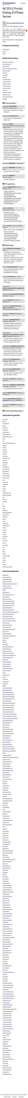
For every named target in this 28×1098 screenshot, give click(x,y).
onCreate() (5, 978)
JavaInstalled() (6, 807)
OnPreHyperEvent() (7, 824)
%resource (5, 428)
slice (4, 547)
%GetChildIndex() (7, 649)
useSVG (4, 553)
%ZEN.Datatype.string (8, 210)
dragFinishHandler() (7, 909)
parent (4, 543)
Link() (4, 809)
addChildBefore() (7, 868)
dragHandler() (6, 911)
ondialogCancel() (7, 1000)
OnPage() (5, 813)
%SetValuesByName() (8, 770)
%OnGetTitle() (6, 66)
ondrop (4, 532)
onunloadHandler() (7, 1024)
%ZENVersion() (6, 777)
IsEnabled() (5, 803)
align (4, 438)
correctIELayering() (7, 887)
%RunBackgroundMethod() (9, 751)
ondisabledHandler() (8, 1004)
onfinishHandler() (7, 1007)
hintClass (5, 499)
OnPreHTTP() (6, 822)
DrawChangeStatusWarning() (10, 68)
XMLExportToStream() (8, 850)
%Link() (4, 677)
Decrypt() (5, 781)
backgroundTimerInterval (9, 443)
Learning (23, 3)
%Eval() (4, 640)
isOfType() (5, 970)
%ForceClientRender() (8, 646)
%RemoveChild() (7, 742)
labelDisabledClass (7, 512)
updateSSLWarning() (8, 96)
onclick (4, 527)
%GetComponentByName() (9, 655)
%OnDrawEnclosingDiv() (9, 705)
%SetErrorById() (6, 759)
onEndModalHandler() (8, 985)
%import (5, 421)
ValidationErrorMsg (7, 436)
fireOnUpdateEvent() (8, 933)
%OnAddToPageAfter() (8, 692)
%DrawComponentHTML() (9, 620)
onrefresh (5, 536)
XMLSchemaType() (7, 861)
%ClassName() (6, 596)
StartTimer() (5, 835)
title (3, 549)
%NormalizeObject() (7, 688)
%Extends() (5, 644)
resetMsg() (5, 1043)
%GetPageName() (7, 662)
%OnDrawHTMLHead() (8, 709)
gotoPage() (5, 963)
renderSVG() (6, 1041)
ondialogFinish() (7, 83)
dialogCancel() (6, 900)
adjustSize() (5, 870)
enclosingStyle (6, 478)
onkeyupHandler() (7, 1013)
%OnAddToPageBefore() (9, 694)
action (4, 53)
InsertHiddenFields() (8, 800)
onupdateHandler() (7, 1026)
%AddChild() (6, 575)
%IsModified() (6, 675)
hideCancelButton (7, 495)
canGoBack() (6, 879)
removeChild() (6, 1035)
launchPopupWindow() (8, 972)
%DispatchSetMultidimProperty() (11, 612)
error (4, 480)
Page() (4, 826)
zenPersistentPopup (7, 566)
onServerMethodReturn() (9, 996)
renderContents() (7, 1039)
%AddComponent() (7, 581)
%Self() (4, 753)
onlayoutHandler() (7, 1015)
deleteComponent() (7, 896)
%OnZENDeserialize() (8, 731)
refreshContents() (7, 1033)
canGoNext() (6, 881)
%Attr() (4, 590)
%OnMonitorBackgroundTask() (10, 718)
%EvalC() (5, 642)
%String (19, 187)
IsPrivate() (5, 805)
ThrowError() (6, 840)
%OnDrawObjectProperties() (10, 714)
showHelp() (5, 1061)
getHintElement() (7, 950)
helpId (4, 488)
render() (5, 1037)
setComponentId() (7, 1046)
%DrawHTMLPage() (7, 625)
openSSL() (5, 90)
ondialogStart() (6, 1002)
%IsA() (4, 672)
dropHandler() (6, 918)
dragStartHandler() (7, 915)
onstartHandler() (7, 88)
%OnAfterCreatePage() (8, 62)
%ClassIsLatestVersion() (8, 594)
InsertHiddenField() (7, 798)
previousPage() (6, 1030)
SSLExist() (5, 73)
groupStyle (5, 484)
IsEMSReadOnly (6, 434)
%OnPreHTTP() (6, 725)
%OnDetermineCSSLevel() (9, 703)
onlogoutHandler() (7, 1017)
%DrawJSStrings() (7, 627)
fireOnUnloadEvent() (8, 931)
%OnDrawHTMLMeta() (8, 711)
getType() (5, 961)
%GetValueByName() (8, 668)
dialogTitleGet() (6, 905)
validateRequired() (7, 1074)
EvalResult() (5, 790)
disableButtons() (7, 907)
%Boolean (5, 348)
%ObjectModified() (7, 690)
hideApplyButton (7, 493)
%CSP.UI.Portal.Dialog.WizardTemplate (13, 26)
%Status (5, 250)
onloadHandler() (7, 86)
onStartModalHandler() (8, 998)
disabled (5, 464)
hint (3, 497)
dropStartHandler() (7, 920)
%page (4, 425)
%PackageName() (7, 735)
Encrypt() (5, 783)
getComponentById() (8, 944)
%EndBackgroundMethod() (9, 636)
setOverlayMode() (7, 1050)
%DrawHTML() (6, 623)
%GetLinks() (5, 659)
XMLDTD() (5, 846)
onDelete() (5, 981)
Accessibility (21, 1096)
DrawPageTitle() (6, 70)
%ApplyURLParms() (7, 588)
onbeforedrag (6, 525)
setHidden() (5, 1048)
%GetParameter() (7, 664)
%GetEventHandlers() (8, 657)
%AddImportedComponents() (10, 583)
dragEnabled (6, 471)
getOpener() (6, 955)
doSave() (5, 77)
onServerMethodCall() (8, 991)
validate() (5, 99)
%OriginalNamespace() (8, 733)
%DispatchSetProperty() (8, 614)
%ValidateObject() (7, 774)
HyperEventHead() (7, 794)
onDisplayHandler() (7, 983)
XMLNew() (5, 855)
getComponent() (7, 941)
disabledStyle (6, 467)
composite (5, 456)
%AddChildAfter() (7, 577)
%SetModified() (6, 764)
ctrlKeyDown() (6, 894)
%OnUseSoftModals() (8, 729)
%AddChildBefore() (7, 579)
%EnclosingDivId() (7, 633)
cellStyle (5, 449)
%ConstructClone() (7, 599)
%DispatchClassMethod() (9, 601)
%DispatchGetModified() (9, 603)
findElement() (6, 926)
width (4, 562)
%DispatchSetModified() (8, 610)
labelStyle (5, 517)
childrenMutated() (7, 885)
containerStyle (6, 458)
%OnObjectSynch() (7, 722)
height (4, 486)
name (4, 521)
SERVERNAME (6, 49)
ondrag (4, 530)
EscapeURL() (6, 787)
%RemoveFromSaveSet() (9, 748)
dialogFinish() (6, 902)
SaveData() (5, 75)
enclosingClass (6, 475)
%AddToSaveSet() (7, 586)
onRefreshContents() (8, 987)
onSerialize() (6, 989)
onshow (4, 538)
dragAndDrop (6, 469)
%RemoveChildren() (7, 744)
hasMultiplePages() (7, 965)
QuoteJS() (5, 829)
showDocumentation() (8, 1059)
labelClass (5, 510)
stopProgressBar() (7, 1070)
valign (4, 558)
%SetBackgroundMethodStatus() (11, 757)
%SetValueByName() (8, 768)
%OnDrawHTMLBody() (8, 707)
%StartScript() (6, 772)
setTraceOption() (7, 1056)
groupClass (5, 482)
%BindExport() (6, 592)
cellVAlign (5, 451)
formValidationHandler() (9, 937)
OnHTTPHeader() (7, 811)
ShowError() (5, 833)
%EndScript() (6, 638)
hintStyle (5, 501)
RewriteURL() (6, 831)
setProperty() (6, 1052)
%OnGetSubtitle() (7, 64)
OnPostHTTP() (6, 818)
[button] (4, 103)
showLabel (5, 545)
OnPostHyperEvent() (8, 820)
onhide (4, 534)
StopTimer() (5, 837)
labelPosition (6, 514)
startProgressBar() (7, 1067)
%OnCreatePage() (7, 701)
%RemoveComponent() (8, 746)
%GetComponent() (7, 651)
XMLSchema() (6, 857)
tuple (4, 551)
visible (4, 560)
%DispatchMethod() (7, 607)
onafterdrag (5, 523)
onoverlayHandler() (7, 1020)
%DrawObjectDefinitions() (9, 629)
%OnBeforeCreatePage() (9, 696)
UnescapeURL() (6, 844)
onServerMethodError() (8, 994)
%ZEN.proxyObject (8, 307)
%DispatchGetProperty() (8, 605)
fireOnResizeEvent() (7, 928)
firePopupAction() (7, 935)
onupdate (5, 540)
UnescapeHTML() (7, 842)
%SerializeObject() (7, 755)
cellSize (4, 447)
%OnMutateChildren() (8, 720)
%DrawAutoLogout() (8, 616)
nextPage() (5, 976)
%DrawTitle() (6, 631)
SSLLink (4, 51)
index (4, 506)
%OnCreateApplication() (8, 698)
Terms (9, 1096)
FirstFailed (5, 430)
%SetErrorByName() (7, 761)
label (4, 508)
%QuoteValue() (6, 738)
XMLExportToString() (8, 853)
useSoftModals (6, 556)
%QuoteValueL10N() (8, 740)
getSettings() (6, 959)
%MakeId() (5, 683)
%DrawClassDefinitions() (9, 618)
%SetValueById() (7, 766)
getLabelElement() (7, 952)
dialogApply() (6, 898)
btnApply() (5, 872)
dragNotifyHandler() (7, 913)
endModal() (5, 922)
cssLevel (5, 460)
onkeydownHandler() (8, 1011)
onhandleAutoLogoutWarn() (9, 1009)
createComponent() (7, 889)
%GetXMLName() (7, 670)
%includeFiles (6, 423)
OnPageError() (6, 816)
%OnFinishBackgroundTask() (10, 716)
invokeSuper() (6, 968)
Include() (5, 796)
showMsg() (5, 1063)
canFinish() (5, 876)
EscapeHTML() (6, 785)
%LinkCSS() (5, 679)
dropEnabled (6, 473)
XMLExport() (6, 848)
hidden (4, 491)
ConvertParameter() (7, 779)
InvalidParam (6, 432)
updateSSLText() (6, 94)
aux (3, 441)
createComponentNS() (8, 892)
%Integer (16, 300)
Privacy (5, 1096)
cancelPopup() (6, 883)
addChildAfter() (6, 866)
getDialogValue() (7, 79)
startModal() (6, 1065)
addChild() (5, 863)
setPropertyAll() (6, 1054)
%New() (4, 685)
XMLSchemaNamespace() (9, 859)
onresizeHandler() (7, 1022)
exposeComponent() (8, 924)
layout (4, 519)
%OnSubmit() (6, 727)
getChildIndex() (6, 939)
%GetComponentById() (8, 653)
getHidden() (5, 948)
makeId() (5, 974)
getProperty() (6, 957)
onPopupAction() (7, 81)
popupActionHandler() (8, 1028)
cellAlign (5, 445)
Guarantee (14, 1096)
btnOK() (4, 874)
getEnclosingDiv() (7, 946)
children (5, 454)
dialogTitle (5, 462)
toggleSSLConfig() (7, 92)
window (4, 564)
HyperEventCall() (7, 792)
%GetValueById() (7, 666)
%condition (5, 419)
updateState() (6, 1072)
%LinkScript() (6, 681)
